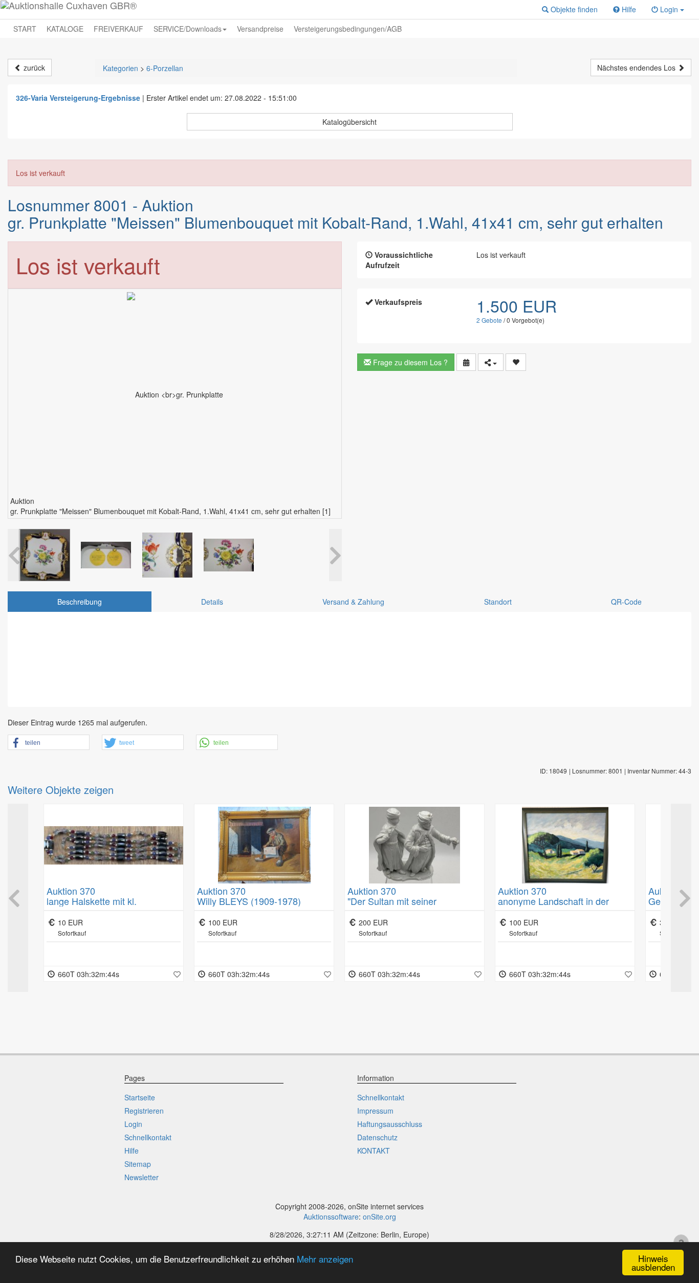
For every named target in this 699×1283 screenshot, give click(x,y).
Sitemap (137, 1164)
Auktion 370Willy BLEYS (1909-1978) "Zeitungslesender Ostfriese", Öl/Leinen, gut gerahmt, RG (106, 905)
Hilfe (131, 1150)
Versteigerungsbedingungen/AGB (348, 29)
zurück (33, 67)
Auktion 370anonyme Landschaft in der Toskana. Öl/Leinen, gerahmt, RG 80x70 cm (415, 905)
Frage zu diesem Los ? (409, 362)
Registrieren (144, 1110)
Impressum (375, 1110)
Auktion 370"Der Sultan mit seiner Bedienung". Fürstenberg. (249, 901)
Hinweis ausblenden (653, 1262)
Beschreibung (79, 601)
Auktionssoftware (331, 1216)
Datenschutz (377, 1137)
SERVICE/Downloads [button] (188, 29)
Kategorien (120, 68)
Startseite (139, 1097)
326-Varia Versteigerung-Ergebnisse (78, 98)
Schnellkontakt (147, 1137)
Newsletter (141, 1177)
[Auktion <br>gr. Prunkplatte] (44, 555)
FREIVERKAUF (118, 29)
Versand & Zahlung (353, 601)
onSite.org (379, 1216)
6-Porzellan (164, 68)
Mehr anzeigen (325, 1258)
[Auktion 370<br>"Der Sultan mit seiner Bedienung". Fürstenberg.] (264, 845)
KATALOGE (65, 29)
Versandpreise (260, 29)
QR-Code (626, 601)
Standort (498, 601)
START (24, 29)
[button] (569, 9)
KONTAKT (373, 1150)
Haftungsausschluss (389, 1124)
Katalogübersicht (349, 122)
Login (133, 1124)
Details (212, 601)
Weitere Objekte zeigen (61, 789)
